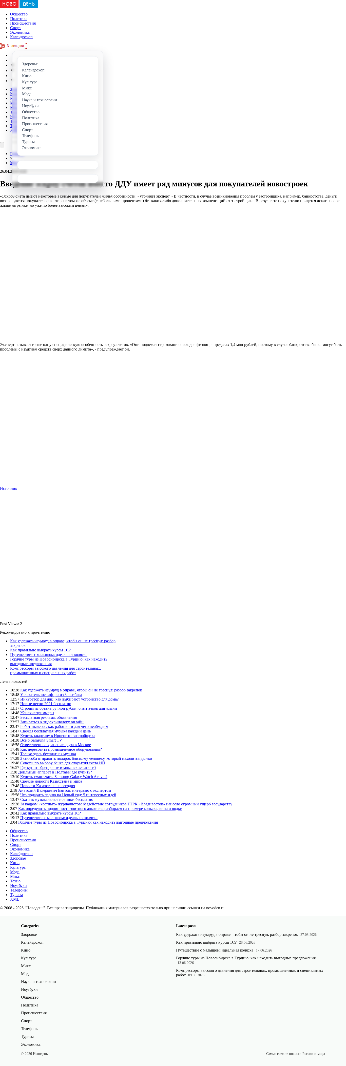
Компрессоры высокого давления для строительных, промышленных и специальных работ (55, 670)
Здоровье (18, 858)
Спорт (15, 28)
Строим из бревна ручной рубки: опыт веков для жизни (68, 708)
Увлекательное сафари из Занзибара (51, 694)
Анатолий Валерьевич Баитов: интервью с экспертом (64, 790)
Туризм (16, 895)
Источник (8, 488)
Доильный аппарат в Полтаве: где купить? (55, 772)
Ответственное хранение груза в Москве (55, 745)
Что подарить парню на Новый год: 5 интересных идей (68, 795)
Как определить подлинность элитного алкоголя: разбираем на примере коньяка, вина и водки (100, 808)
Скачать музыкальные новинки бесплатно (56, 799)
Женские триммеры (37, 713)
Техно (15, 881)
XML (14, 899)
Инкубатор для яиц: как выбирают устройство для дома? (69, 699)
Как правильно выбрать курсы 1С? (40, 650)
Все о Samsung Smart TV (41, 740)
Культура (18, 867)
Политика (18, 18)
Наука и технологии (38, 981)
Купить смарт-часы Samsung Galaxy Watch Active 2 (63, 776)
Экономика (20, 32)
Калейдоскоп (21, 37)
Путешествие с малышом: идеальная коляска (48, 654)
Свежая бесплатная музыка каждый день (55, 731)
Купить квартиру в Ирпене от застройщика (57, 735)
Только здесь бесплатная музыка (48, 754)
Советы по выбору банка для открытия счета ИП (62, 763)
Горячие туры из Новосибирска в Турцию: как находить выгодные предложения (88, 822)
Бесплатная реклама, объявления (48, 717)
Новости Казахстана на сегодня (47, 786)
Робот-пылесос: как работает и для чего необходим (64, 726)
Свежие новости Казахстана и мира (51, 781)
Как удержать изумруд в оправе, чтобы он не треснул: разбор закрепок (81, 690)
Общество (19, 14)
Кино (15, 863)
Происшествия (23, 23)
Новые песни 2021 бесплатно (45, 704)
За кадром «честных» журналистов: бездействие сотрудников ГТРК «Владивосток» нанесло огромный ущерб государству (126, 804)
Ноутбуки (18, 885)
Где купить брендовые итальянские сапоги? (58, 767)
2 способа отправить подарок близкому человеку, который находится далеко (86, 758)
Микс (15, 876)
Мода (15, 872)
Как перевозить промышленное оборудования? (61, 749)
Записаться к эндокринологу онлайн (52, 722)
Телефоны (19, 890)
